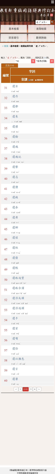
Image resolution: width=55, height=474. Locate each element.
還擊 (15, 166)
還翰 (15, 136)
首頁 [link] (6, 46)
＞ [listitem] (39, 389)
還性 (15, 247)
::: (3, 46)
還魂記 (16, 156)
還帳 (15, 267)
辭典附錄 (41, 37)
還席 (15, 217)
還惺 (15, 237)
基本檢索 (14, 28)
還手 (15, 318)
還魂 (15, 146)
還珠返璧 (18, 277)
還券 (15, 207)
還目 (15, 86)
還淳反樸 (18, 298)
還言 (15, 368)
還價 (15, 187)
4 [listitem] (34, 389)
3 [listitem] (30, 389)
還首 (15, 328)
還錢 (15, 197)
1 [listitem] (20, 389)
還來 (15, 116)
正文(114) (9, 65)
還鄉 (15, 227)
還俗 (15, 348)
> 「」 (25, 46)
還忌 (15, 176)
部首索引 (14, 37)
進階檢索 (41, 28)
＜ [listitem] (16, 389)
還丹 (15, 96)
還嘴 (15, 338)
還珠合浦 (18, 288)
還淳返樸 (18, 308)
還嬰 (15, 378)
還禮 (15, 126)
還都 (15, 106)
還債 (15, 257)
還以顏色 (18, 358)
